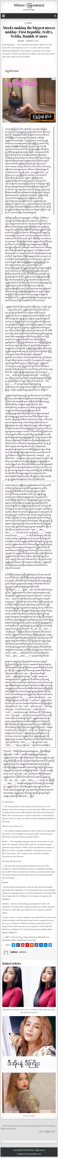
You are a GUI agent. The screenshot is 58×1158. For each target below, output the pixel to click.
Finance (29, 23)
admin (22, 41)
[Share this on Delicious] (50, 945)
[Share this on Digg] (41, 945)
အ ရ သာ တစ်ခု (29, 1116)
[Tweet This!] (13, 945)
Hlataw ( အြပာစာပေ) (29, 5)
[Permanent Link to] (29, 1036)
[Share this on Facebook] (18, 945)
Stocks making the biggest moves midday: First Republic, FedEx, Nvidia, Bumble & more (29, 32)
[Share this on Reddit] (32, 945)
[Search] (55, 16)
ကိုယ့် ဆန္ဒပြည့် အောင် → (48, 1131)
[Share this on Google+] (23, 945)
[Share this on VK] (36, 945)
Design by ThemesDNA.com (29, 1154)
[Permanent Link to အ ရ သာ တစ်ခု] (29, 1093)
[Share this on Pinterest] (27, 945)
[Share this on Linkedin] (45, 945)
